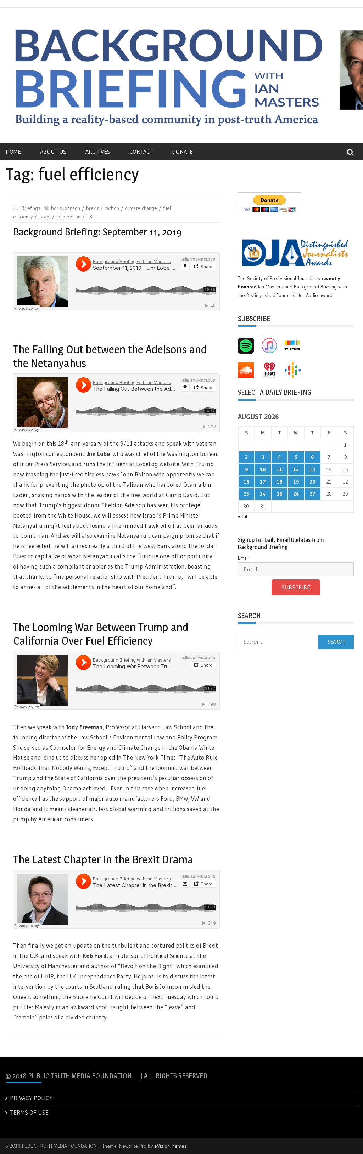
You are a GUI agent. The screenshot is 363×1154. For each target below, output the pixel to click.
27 (312, 494)
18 (279, 482)
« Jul (242, 516)
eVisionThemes (170, 1146)
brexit (92, 208)
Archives (97, 151)
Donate (182, 151)
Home (13, 151)
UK (89, 216)
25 (279, 494)
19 (296, 482)
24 (263, 494)
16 (246, 482)
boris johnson (65, 208)
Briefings (31, 208)
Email (243, 558)
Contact (141, 151)
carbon (112, 208)
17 (263, 482)
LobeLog (146, 464)
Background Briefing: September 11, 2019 (97, 232)
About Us (53, 151)
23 (246, 494)
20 (312, 482)
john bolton (68, 216)
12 (296, 469)
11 (279, 469)
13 (312, 469)
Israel (44, 216)
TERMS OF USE (29, 1112)
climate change (141, 208)
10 (263, 469)
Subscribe (295, 587)
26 (296, 494)
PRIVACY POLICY (31, 1098)
